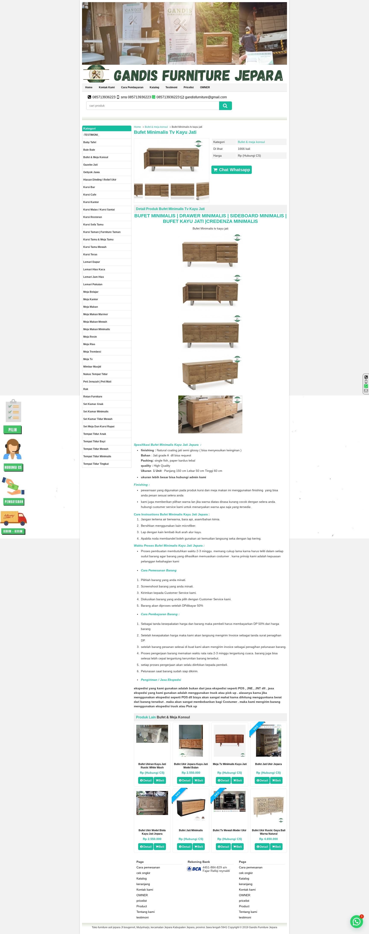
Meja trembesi (92, 351)
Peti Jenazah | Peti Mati (97, 381)
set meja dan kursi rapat (98, 426)
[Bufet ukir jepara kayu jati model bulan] (191, 755)
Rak (85, 389)
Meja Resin (90, 336)
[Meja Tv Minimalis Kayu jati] (230, 755)
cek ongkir (143, 873)
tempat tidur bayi (94, 441)
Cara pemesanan (148, 867)
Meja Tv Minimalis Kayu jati (230, 764)
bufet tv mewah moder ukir (229, 830)
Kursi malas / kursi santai (99, 209)
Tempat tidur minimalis (97, 456)
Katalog (154, 87)
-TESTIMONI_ (91, 134)
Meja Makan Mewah (95, 321)
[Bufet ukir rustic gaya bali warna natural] (268, 822)
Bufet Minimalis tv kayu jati (165, 132)
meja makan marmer (95, 314)
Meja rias (89, 344)
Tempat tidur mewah (95, 448)
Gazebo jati (90, 164)
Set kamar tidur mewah (97, 419)
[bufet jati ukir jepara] (268, 755)
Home (88, 87)
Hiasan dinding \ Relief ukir (99, 179)
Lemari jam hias (93, 276)
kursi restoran (92, 217)
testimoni (171, 87)
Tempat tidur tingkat (96, 463)
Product (141, 906)
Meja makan (90, 306)
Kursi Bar (89, 187)
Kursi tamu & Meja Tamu (98, 239)
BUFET (171, 221)
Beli (161, 780)
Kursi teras (90, 254)
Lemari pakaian (92, 284)
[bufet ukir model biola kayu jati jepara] (152, 814)
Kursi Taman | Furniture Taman (101, 232)
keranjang (143, 884)
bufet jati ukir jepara (268, 764)
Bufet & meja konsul (156, 126)
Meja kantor (90, 299)
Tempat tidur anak (94, 433)
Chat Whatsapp (234, 169)
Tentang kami (145, 911)
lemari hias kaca (94, 269)
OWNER (205, 87)
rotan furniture (92, 396)
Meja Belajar (90, 291)
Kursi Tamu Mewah (94, 247)
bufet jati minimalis (191, 830)
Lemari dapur (91, 261)
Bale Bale (89, 149)
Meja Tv (88, 359)
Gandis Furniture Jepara (263, 927)
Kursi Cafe (89, 194)
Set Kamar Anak (93, 404)
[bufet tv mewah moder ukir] (230, 810)
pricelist (189, 87)
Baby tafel (89, 142)
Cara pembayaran (132, 87)
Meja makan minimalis (96, 329)
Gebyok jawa (91, 172)
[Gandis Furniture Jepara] (184, 82)
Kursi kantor (91, 202)
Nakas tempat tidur (95, 374)
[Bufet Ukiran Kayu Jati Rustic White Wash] (152, 741)
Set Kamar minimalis (95, 411)
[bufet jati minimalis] (191, 822)
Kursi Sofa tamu (93, 224)
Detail (147, 780)
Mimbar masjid (92, 366)
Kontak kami (107, 87)
